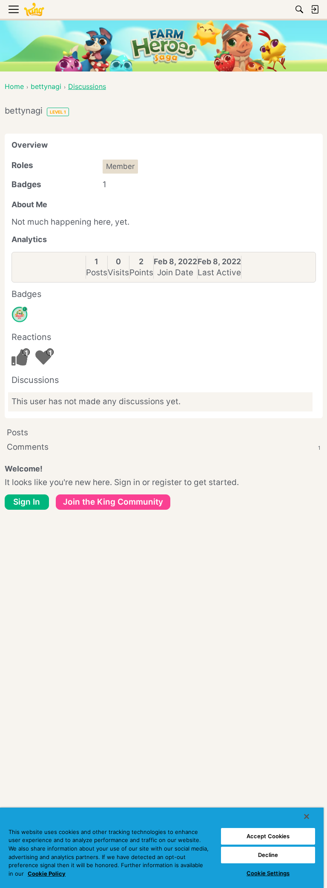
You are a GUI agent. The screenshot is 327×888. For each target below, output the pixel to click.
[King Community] (34, 10)
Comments (164, 447)
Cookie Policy (47, 873)
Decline (268, 854)
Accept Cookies (268, 836)
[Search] (299, 9)
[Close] (306, 816)
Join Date (175, 272)
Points (141, 272)
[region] (162, 848)
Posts (96, 272)
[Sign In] (314, 9)
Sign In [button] (26, 502)
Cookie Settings (268, 873)
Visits (118, 272)
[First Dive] (19, 314)
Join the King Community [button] (113, 502)
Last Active (219, 272)
